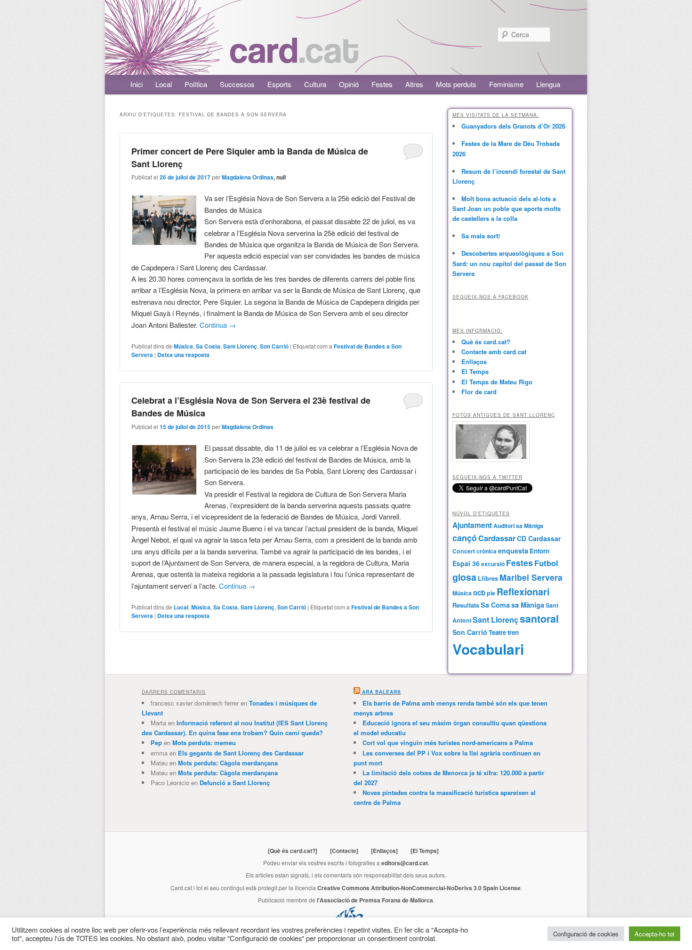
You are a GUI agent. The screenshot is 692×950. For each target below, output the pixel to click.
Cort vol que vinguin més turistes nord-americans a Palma (447, 742)
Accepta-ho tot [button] (655, 933)
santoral (539, 618)
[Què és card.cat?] (292, 850)
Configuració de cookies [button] (586, 933)
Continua (218, 325)
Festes (382, 84)
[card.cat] (294, 58)
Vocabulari (488, 649)
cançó (464, 538)
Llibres (488, 578)
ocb (479, 592)
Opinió (349, 84)
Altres (414, 84)
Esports (279, 84)
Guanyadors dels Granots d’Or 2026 (513, 126)
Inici (136, 84)
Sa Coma (495, 604)
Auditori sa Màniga (518, 525)
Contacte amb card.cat (493, 351)
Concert (463, 551)
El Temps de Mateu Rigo (496, 381)
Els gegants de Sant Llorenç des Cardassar (241, 752)
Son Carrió (274, 346)
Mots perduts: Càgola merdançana (228, 762)
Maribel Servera (531, 577)
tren (513, 632)
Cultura (315, 84)
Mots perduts (456, 84)
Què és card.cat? (485, 341)
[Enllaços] (384, 850)
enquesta (513, 550)
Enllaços (474, 361)
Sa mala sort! (480, 235)
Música (183, 346)
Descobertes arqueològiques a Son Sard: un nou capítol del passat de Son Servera (509, 263)
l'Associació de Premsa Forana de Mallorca (375, 900)
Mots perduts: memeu (204, 742)
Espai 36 (466, 563)
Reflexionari (523, 591)
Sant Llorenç (240, 346)
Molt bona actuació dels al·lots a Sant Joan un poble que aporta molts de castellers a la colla (506, 208)
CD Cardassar (539, 538)
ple (491, 593)
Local (163, 84)
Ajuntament (472, 525)
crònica (486, 551)
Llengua (548, 84)
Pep (156, 742)
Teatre (497, 632)
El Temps (475, 371)
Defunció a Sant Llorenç (235, 782)
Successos (237, 84)
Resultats (465, 605)
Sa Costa (208, 346)
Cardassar (496, 538)
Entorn (539, 550)
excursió (493, 564)
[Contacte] (344, 850)
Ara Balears (381, 692)
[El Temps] (424, 850)
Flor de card (479, 391)
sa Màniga (527, 604)
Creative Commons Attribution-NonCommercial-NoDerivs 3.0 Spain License (419, 888)
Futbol (546, 562)
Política (196, 84)
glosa (464, 577)
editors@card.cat (404, 863)
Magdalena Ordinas (248, 177)
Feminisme (506, 84)
